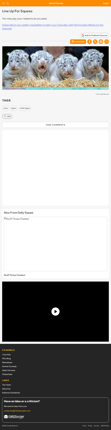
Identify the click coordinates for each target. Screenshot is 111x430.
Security (96, 426)
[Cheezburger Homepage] (55, 417)
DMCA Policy (105, 426)
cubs (5, 108)
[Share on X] (95, 41)
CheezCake (7, 374)
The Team (6, 385)
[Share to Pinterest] (101, 41)
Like (9, 116)
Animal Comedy (56, 3)
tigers (13, 108)
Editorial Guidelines (11, 392)
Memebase (7, 362)
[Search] (7, 3)
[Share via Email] (106, 41)
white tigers (25, 108)
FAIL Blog (6, 358)
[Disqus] (55, 169)
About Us (6, 389)
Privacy (90, 426)
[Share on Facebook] (89, 41)
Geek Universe (8, 370)
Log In (106, 3)
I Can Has (6, 354)
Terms (84, 426)
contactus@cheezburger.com (17, 411)
